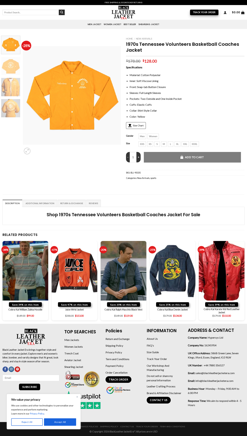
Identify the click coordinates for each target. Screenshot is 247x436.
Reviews (93, 203)
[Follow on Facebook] (5, 369)
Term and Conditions (172, 426)
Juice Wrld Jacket (74, 309)
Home (129, 38)
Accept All (60, 422)
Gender (129, 136)
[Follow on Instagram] (11, 369)
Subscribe (29, 386)
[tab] (12, 203)
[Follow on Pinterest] (17, 369)
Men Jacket (94, 24)
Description (12, 203)
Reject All (27, 422)
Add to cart (194, 157)
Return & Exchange (71, 203)
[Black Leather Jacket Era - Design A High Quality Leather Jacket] (123, 12)
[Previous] (29, 95)
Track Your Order (147, 426)
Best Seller (130, 24)
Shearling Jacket (148, 24)
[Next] (115, 95)
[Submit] (62, 12)
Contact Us (127, 426)
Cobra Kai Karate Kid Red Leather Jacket (222, 311)
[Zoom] (27, 151)
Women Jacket (112, 24)
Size (128, 143)
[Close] (77, 397)
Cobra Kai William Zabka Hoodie (25, 309)
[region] (44, 411)
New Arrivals (144, 38)
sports (153, 178)
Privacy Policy (37, 413)
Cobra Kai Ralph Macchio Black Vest (123, 309)
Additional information (40, 203)
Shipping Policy (109, 426)
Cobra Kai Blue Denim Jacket (172, 309)
